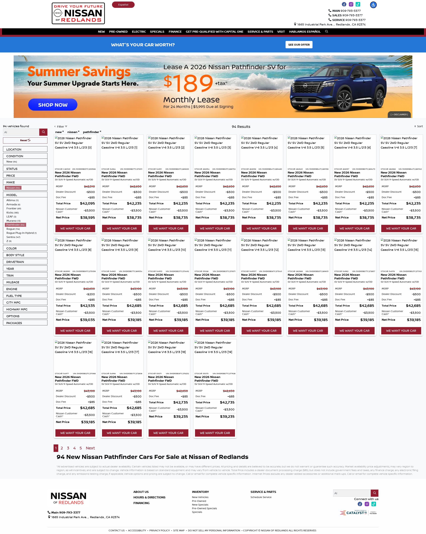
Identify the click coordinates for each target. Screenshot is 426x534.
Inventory (200, 492)
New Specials (200, 504)
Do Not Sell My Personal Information (214, 530)
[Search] (43, 132)
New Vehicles (200, 497)
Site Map (179, 530)
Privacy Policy (159, 530)
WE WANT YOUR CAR (75, 228)
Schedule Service (261, 497)
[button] (373, 4)
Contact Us (117, 530)
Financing (141, 503)
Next (90, 448)
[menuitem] (26, 162)
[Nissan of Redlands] (78, 13)
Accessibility (137, 530)
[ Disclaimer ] (399, 114)
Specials (197, 512)
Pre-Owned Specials (204, 508)
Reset (24, 140)
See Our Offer (299, 44)
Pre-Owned (199, 501)
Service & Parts (263, 492)
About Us (141, 492)
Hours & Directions (149, 497)
